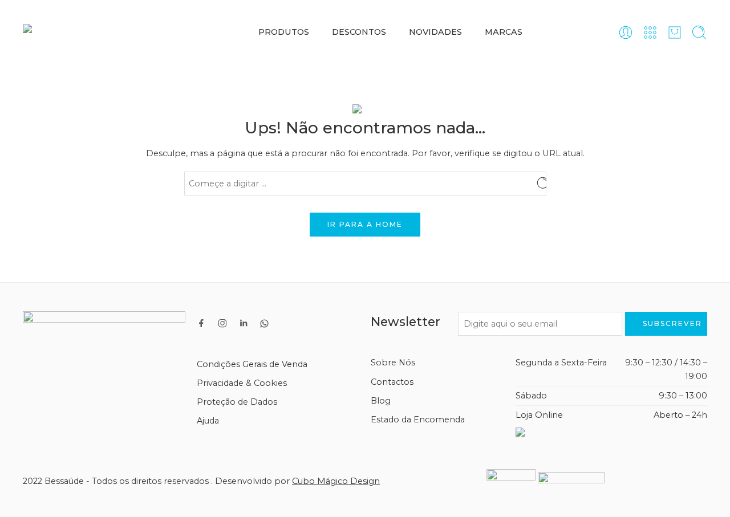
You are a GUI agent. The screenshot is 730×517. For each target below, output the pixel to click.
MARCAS (503, 32)
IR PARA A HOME (365, 224)
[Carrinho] (675, 32)
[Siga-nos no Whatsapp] (264, 323)
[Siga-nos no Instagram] (222, 323)
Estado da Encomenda (418, 419)
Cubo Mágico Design (336, 481)
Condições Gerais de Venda (252, 364)
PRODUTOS (283, 32)
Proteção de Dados (237, 402)
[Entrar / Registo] (626, 32)
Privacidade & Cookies (242, 383)
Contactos (392, 382)
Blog (381, 401)
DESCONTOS (359, 32)
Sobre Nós (393, 362)
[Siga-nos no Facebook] (201, 323)
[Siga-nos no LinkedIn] (243, 323)
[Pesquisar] (699, 32)
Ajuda (208, 421)
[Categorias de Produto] (650, 32)
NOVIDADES (435, 32)
